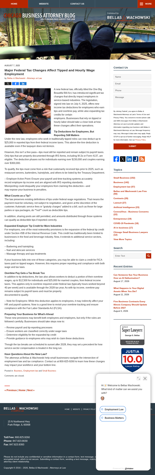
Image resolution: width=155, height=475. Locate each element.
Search (148, 256)
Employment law (30, 371)
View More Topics (123, 239)
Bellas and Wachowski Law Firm (130, 192)
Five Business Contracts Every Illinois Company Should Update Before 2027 (130, 304)
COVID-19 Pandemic (126, 223)
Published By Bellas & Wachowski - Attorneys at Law (128, 17)
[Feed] (142, 159)
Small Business (49, 371)
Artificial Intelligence (126, 207)
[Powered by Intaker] (129, 469)
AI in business (123, 227)
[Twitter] (123, 159)
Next (31, 390)
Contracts (121, 198)
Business (18, 371)
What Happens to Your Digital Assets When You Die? (129, 290)
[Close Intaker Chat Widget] (145, 378)
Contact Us (77, 4)
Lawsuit (120, 203)
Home (14, 4)
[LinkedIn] (129, 159)
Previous (11, 390)
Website (44, 4)
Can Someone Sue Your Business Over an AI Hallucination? (131, 276)
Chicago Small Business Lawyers (131, 233)
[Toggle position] (138, 378)
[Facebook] (116, 159)
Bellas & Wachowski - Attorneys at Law (47, 468)
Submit (132, 146)
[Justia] (135, 159)
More (148, 4)
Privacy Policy (140, 140)
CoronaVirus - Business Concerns (131, 213)
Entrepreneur (123, 219)
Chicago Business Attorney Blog (39, 16)
